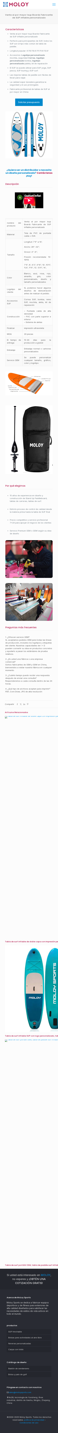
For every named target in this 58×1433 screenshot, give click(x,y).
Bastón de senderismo (18, 1368)
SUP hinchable (15, 1331)
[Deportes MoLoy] (15, 4)
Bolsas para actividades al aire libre (25, 1337)
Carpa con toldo (15, 1349)
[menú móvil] (54, 4)
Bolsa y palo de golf (17, 1374)
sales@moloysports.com (20, 1392)
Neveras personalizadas (19, 1343)
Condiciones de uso (29, 1422)
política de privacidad (34, 1420)
